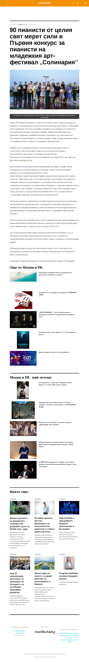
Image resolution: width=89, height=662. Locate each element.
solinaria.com (26, 160)
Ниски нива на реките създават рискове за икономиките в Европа (43, 579)
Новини (13, 499)
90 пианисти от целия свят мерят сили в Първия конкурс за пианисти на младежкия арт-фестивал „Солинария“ (44, 45)
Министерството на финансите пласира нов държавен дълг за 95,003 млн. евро (20, 523)
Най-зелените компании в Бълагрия (69, 636)
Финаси (38, 499)
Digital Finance (20, 631)
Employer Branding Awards (69, 633)
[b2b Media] (44, 3)
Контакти (62, 654)
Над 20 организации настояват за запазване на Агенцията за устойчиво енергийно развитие (17, 583)
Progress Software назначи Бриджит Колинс (68, 576)
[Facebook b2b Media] (73, 3)
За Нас (26, 654)
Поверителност (48, 654)
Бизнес (13, 554)
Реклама (56, 654)
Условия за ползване (35, 654)
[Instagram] (77, 3)
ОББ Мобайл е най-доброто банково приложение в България (67, 523)
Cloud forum (20, 633)
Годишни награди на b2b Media (69, 641)
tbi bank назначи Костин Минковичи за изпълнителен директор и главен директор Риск (44, 524)
